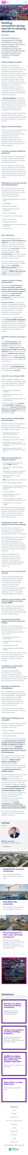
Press (14, 1110)
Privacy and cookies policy (14, 1121)
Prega (14, 1128)
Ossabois (14, 1124)
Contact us (7, 846)
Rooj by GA (14, 1131)
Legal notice (14, 1117)
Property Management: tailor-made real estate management (13, 935)
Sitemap (14, 1113)
